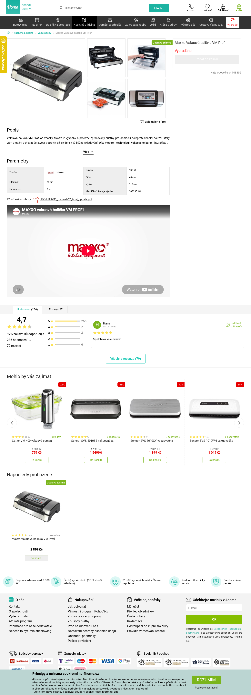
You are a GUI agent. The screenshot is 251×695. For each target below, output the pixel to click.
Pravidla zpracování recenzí (146, 631)
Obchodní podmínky (82, 635)
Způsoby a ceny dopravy (85, 616)
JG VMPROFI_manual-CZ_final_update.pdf (66, 199)
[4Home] (9, 33)
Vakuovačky (44, 32)
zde (116, 691)
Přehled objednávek (140, 611)
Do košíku (37, 460)
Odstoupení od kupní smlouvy (147, 626)
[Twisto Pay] (66, 661)
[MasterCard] (93, 661)
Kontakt (14, 606)
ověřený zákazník (236, 325)
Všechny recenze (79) (125, 359)
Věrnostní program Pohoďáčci (88, 611)
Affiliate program (20, 621)
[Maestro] (81, 661)
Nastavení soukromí (135, 688)
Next (239, 423)
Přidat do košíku (207, 59)
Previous (12, 423)
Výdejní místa (18, 616)
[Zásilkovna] (19, 661)
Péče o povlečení (79, 640)
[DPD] (48, 661)
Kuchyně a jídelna (23, 32)
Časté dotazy (136, 616)
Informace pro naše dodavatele (30, 626)
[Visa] (107, 661)
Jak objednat (77, 606)
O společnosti (18, 611)
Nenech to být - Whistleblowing (30, 631)
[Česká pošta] (36, 661)
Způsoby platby (78, 621)
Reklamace (134, 621)
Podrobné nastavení (206, 687)
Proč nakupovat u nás (83, 626)
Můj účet (133, 606)
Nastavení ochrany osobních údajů (92, 631)
